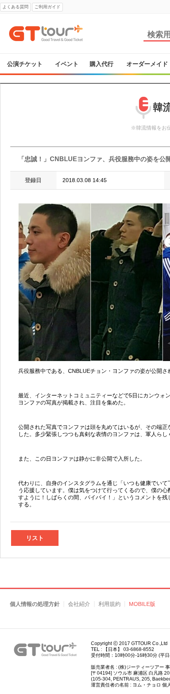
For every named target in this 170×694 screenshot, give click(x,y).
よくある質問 (15, 6)
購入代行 (101, 64)
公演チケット (25, 64)
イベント (67, 64)
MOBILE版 (142, 604)
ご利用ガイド (47, 6)
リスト (35, 537)
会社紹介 (79, 604)
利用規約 (109, 604)
